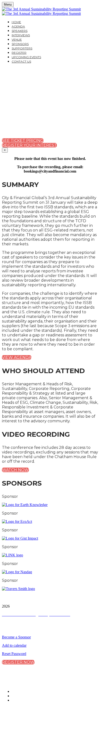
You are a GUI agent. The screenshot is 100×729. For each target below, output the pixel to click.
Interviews (21, 35)
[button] (22, 140)
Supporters (22, 48)
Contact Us (21, 61)
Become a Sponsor (16, 637)
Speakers (19, 31)
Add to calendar (14, 645)
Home (16, 22)
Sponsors (20, 44)
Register (19, 53)
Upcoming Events (26, 57)
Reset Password (14, 654)
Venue (17, 39)
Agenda (18, 26)
